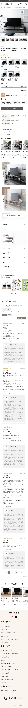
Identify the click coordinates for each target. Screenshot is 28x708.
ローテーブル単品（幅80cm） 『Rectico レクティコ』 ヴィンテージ (6, 153)
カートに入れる (13, 109)
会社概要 (3, 660)
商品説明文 (6, 224)
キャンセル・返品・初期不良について (11, 639)
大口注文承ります (5, 657)
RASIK (2, 46)
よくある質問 (4, 642)
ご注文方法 (4, 629)
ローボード (15, 7)
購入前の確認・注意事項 (8, 129)
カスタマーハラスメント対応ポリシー (11, 670)
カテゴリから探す (5, 626)
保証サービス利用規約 (7, 679)
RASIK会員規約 (5, 676)
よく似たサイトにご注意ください (9, 654)
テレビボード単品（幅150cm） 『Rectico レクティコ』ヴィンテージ (13, 8)
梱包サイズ (6, 253)
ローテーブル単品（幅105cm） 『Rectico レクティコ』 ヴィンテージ (17, 153)
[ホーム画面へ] (1, 7)
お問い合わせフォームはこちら (9, 691)
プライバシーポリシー (7, 666)
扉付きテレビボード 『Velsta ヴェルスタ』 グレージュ (17, 601)
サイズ (4, 229)
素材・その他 (6, 257)
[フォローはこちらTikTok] (16, 617)
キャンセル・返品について (9, 131)
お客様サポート (13, 311)
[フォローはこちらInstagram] (12, 617)
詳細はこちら (23, 86)
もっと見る (14, 293)
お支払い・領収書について (8, 633)
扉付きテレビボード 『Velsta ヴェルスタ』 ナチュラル (6, 601)
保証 (4, 262)
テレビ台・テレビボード (7, 7)
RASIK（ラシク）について (8, 650)
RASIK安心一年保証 (20, 102)
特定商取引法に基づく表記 (8, 663)
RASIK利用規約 (5, 673)
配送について (6, 133)
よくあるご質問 (6, 135)
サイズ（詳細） (7, 248)
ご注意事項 (6, 267)
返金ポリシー (4, 683)
